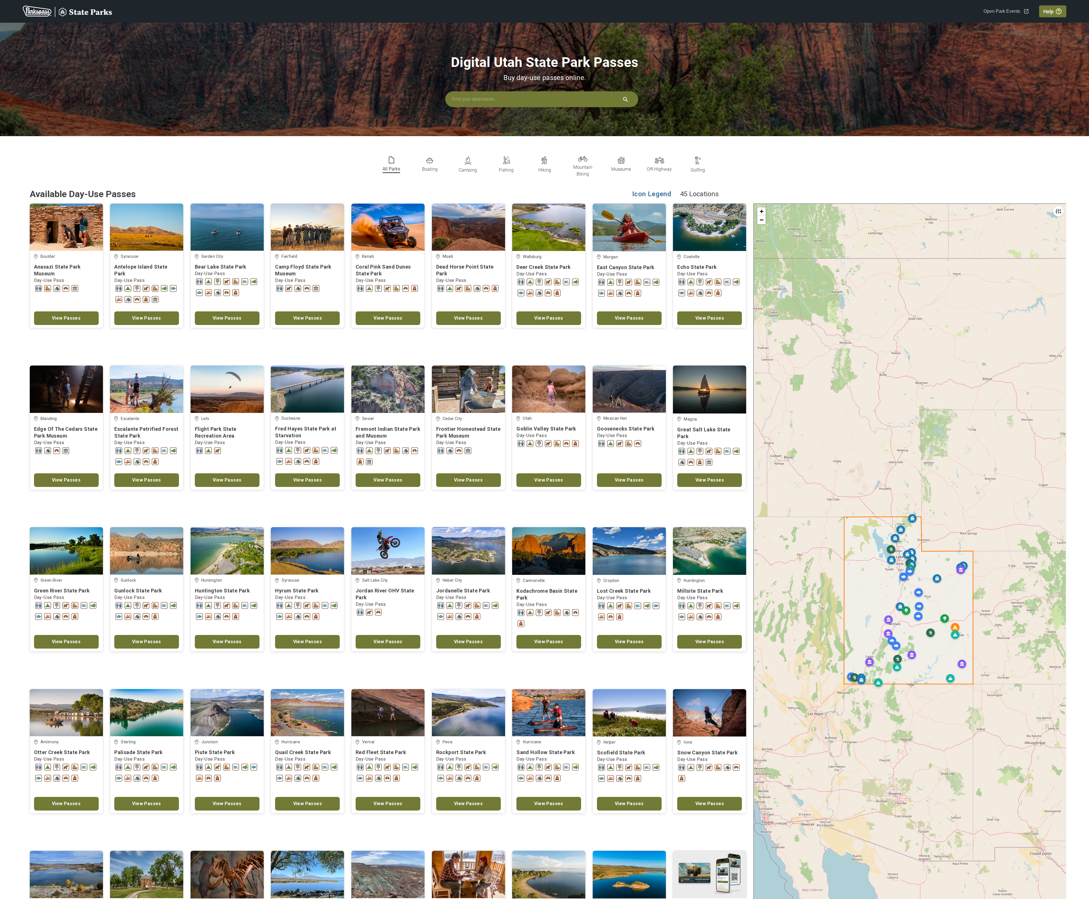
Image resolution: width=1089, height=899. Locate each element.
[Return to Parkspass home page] (67, 11)
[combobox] (541, 99)
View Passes (66, 318)
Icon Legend (651, 194)
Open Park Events (1002, 11)
